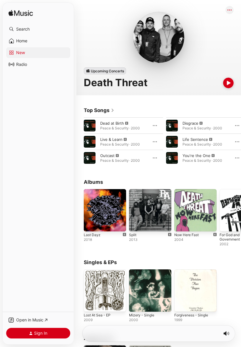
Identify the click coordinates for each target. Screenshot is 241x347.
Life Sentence (195, 139)
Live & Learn (111, 139)
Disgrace (190, 123)
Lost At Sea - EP (97, 315)
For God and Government (230, 237)
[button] (38, 29)
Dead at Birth (112, 123)
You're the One (196, 155)
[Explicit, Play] (90, 125)
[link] (99, 110)
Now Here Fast (186, 235)
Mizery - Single (141, 315)
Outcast (107, 155)
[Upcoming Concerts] (105, 70)
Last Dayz (92, 235)
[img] (21, 13)
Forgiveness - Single (191, 315)
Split (132, 235)
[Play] (228, 83)
